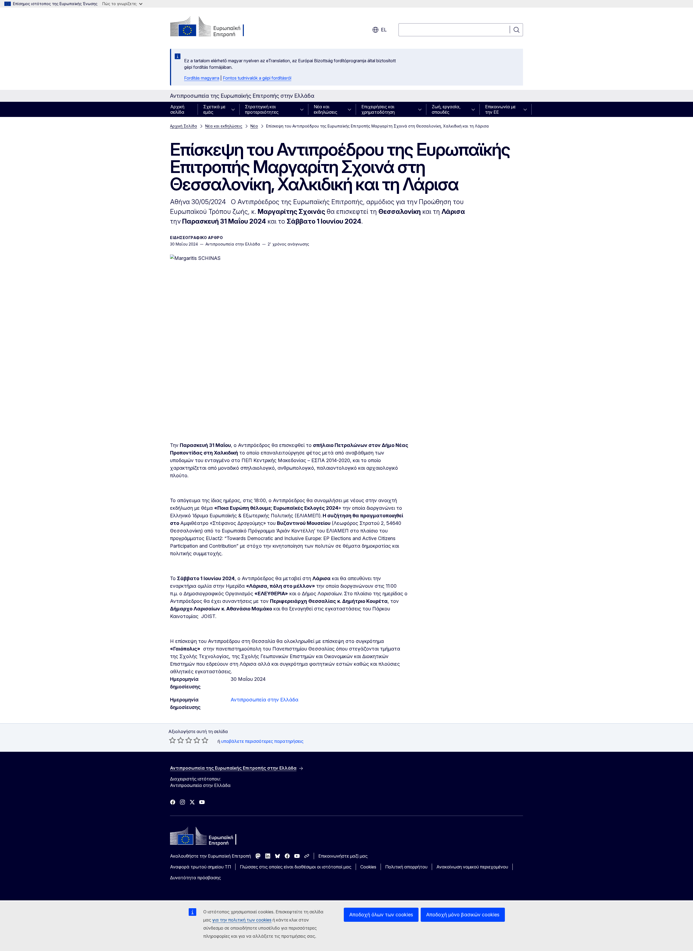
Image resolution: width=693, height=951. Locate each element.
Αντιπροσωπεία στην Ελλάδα (264, 699)
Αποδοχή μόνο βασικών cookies (462, 914)
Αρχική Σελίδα (183, 126)
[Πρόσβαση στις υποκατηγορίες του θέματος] (234, 109)
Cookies (368, 867)
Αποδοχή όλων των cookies (381, 914)
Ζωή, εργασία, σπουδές (446, 109)
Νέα (254, 126)
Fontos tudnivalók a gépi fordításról (257, 78)
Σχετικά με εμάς (214, 109)
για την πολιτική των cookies (242, 920)
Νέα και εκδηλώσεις (325, 109)
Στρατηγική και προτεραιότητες (262, 109)
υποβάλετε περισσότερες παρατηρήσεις (262, 741)
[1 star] (172, 740)
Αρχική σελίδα (177, 109)
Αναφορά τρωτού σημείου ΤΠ (200, 867)
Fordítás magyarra (201, 78)
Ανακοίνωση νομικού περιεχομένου (472, 867)
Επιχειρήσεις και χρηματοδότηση (378, 109)
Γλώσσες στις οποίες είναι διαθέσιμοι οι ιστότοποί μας (295, 867)
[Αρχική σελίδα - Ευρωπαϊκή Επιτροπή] (213, 27)
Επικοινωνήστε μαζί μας (343, 856)
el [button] (384, 29)
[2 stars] (176, 740)
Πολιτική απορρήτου (406, 867)
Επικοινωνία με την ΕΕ (500, 109)
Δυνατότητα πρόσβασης (195, 877)
